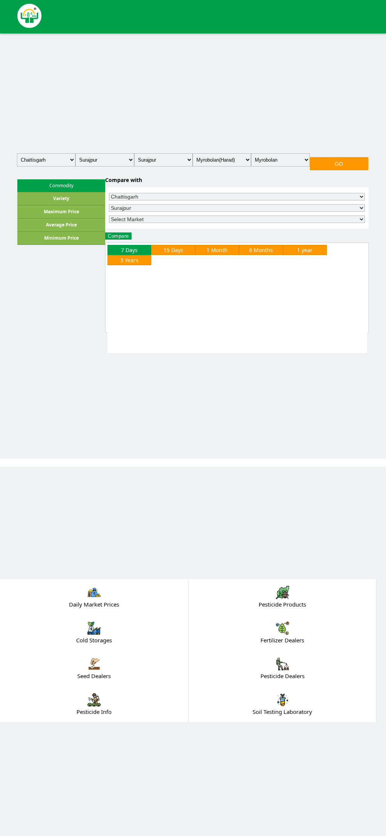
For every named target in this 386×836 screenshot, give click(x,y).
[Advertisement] (193, 92)
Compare (118, 236)
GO (339, 164)
